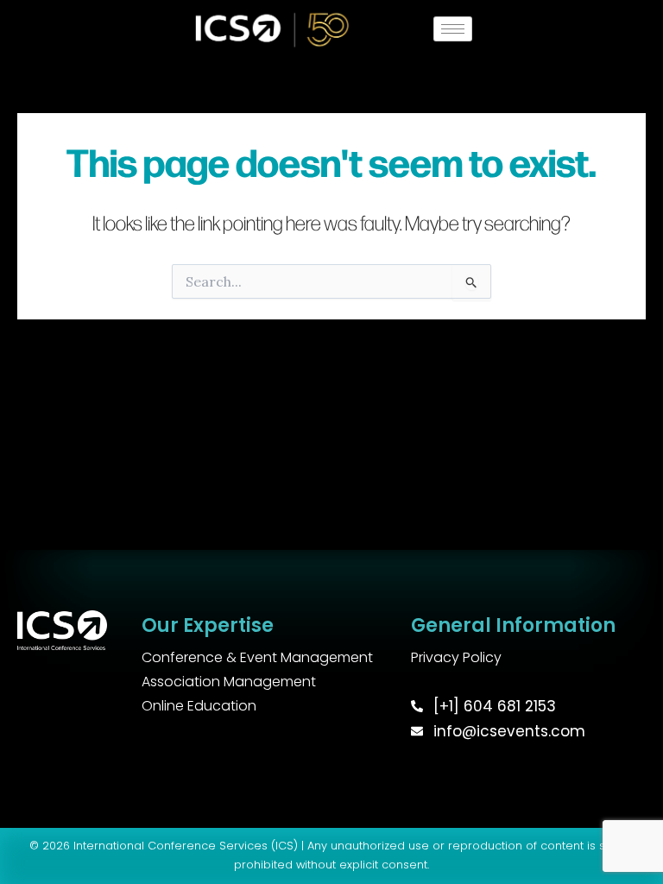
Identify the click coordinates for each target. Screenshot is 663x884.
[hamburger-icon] (452, 28)
